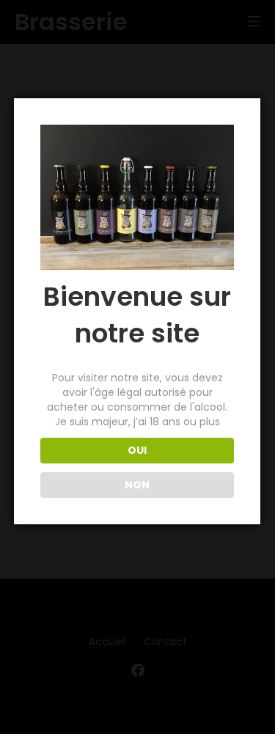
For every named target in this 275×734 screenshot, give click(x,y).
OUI (137, 450)
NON (137, 484)
